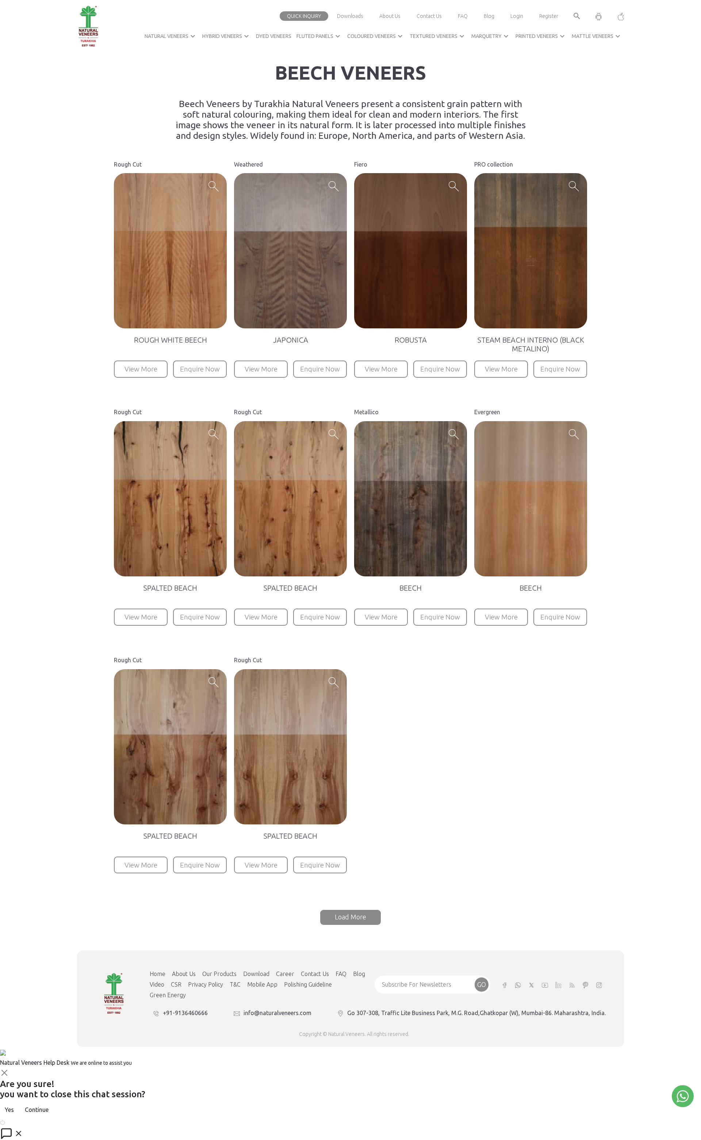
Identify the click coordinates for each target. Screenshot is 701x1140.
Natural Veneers (171, 36)
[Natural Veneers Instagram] (599, 984)
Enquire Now (200, 369)
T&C (235, 984)
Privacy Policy (205, 984)
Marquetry (490, 36)
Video (157, 984)
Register (548, 16)
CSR (176, 984)
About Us (390, 16)
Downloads (350, 16)
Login (516, 16)
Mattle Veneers (597, 36)
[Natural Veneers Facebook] (504, 984)
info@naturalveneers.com (277, 1013)
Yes (9, 1109)
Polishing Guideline (308, 984)
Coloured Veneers (376, 36)
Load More (350, 916)
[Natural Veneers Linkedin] (558, 984)
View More (141, 369)
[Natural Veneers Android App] (598, 16)
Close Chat (20, 1121)
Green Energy (168, 995)
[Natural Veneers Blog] (572, 984)
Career (285, 974)
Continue (37, 1109)
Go (481, 984)
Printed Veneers (541, 36)
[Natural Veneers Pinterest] (585, 984)
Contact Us (429, 16)
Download (256, 974)
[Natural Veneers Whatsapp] (518, 984)
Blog (489, 16)
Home (157, 974)
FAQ (463, 16)
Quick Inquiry (304, 16)
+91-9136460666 (185, 1013)
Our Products (219, 974)
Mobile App (262, 984)
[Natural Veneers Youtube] (545, 984)
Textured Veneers (438, 36)
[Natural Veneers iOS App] (617, 16)
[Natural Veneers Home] (114, 993)
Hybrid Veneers (226, 36)
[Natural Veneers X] (531, 984)
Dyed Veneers (273, 36)
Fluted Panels (319, 36)
